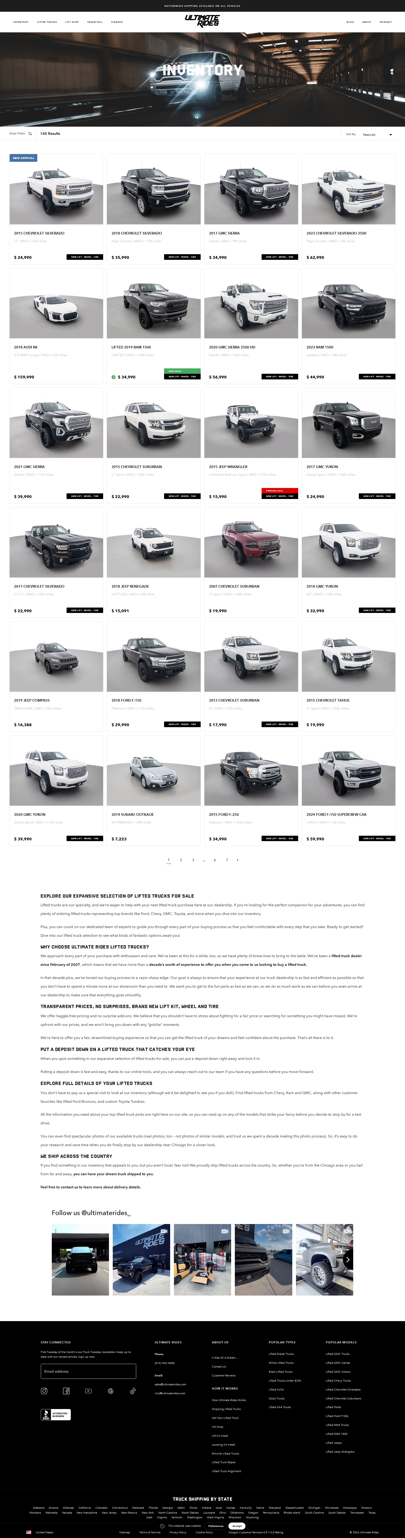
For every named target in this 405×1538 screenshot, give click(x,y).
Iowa (219, 1507)
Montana (35, 1512)
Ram (290, 1093)
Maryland (275, 1507)
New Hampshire (87, 1512)
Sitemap (124, 1532)
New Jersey (109, 1512)
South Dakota (336, 1512)
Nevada (67, 1512)
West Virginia (215, 1517)
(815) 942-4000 (165, 1363)
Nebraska (51, 1512)
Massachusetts (294, 1507)
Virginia (162, 1517)
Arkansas (68, 1507)
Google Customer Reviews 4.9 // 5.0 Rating (256, 1532)
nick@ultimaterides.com (170, 1393)
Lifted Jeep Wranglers (340, 1451)
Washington (194, 1517)
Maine (260, 1507)
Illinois (193, 1507)
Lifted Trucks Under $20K (285, 1380)
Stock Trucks (277, 1398)
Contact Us (219, 1366)
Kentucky (246, 1507)
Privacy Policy (178, 1532)
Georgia (167, 1507)
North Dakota (190, 1512)
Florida (153, 1507)
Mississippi (350, 1507)
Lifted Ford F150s (337, 1416)
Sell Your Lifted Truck (225, 1418)
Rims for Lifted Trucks (225, 1453)
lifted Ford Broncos (79, 1101)
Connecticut (120, 1507)
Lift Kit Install (220, 1435)
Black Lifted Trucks (280, 1371)
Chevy (156, 913)
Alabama (38, 1507)
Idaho (181, 1507)
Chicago (327, 1165)
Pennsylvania (271, 1512)
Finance (117, 22)
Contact (386, 22)
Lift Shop (72, 22)
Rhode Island (292, 1512)
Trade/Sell (95, 22)
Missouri (366, 1507)
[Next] (348, 1259)
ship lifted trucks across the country (240, 1165)
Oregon (253, 1512)
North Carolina (167, 1512)
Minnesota (331, 1507)
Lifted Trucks (47, 22)
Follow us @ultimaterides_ (91, 1213)
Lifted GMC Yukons (338, 1371)
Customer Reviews (224, 1375)
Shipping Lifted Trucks (226, 1409)
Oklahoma (237, 1512)
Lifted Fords (333, 1407)
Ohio (222, 1512)
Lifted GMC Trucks (337, 1354)
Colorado (101, 1507)
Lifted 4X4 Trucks (280, 1407)
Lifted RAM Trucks (337, 1425)
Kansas (230, 1507)
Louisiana (209, 1512)
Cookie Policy (204, 1532)
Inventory (21, 22)
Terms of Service (150, 1532)
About (366, 22)
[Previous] (57, 1259)
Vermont (176, 1517)
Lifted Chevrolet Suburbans (343, 1398)
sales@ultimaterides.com (170, 1384)
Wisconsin (235, 1517)
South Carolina (314, 1512)
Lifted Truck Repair (224, 1462)
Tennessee (357, 1512)
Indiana (206, 1507)
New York (148, 1512)
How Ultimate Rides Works (229, 1400)
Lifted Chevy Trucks (338, 1380)
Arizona (53, 1507)
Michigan (314, 1507)
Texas (371, 1512)
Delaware (138, 1507)
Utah (149, 1517)
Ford (145, 913)
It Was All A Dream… (225, 1357)
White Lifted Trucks (281, 1362)
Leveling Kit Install (223, 1444)
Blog (350, 22)
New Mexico (129, 1512)
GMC (167, 913)
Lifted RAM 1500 (336, 1434)
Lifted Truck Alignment (226, 1471)
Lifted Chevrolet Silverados (343, 1389)
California (85, 1507)
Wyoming (252, 1517)
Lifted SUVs (276, 1389)
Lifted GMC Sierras (338, 1362)
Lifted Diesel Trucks (281, 1354)
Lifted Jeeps (334, 1442)
